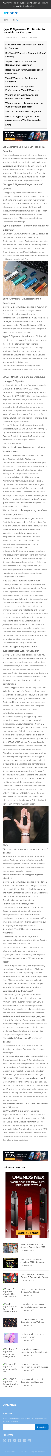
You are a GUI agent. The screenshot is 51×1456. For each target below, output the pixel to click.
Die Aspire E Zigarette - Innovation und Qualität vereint (35, 1350)
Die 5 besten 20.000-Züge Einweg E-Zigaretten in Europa (34, 1275)
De (18, 20)
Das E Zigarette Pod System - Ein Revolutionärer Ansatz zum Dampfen (34, 1307)
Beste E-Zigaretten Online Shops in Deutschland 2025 (33, 1245)
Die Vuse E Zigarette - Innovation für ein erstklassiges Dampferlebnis (34, 1367)
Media (12, 20)
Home (5, 20)
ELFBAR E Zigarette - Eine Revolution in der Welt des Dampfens (32, 1322)
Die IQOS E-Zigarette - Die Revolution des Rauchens (32, 1380)
